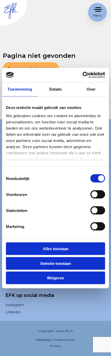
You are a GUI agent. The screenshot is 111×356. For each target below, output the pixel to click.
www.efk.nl (64, 331)
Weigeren (55, 278)
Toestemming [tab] (19, 89)
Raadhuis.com (64, 340)
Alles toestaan (55, 249)
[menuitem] (33, 304)
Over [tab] (91, 89)
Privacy (55, 346)
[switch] (97, 197)
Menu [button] (97, 15)
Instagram (14, 305)
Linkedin (13, 312)
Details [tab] (55, 89)
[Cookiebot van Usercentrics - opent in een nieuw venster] (82, 75)
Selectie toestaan (55, 263)
